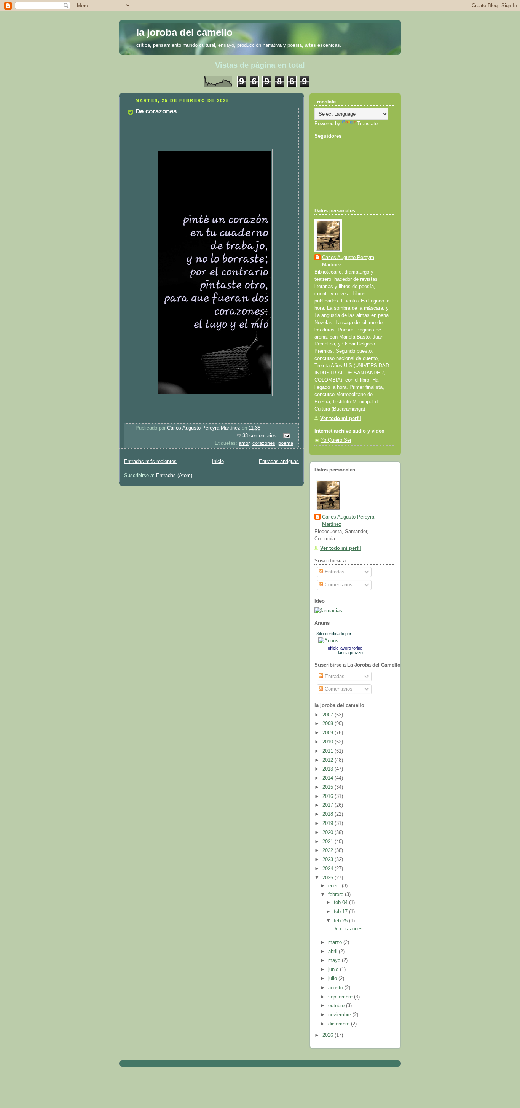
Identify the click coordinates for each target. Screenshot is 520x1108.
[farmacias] (328, 610)
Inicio (218, 461)
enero (335, 885)
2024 (328, 868)
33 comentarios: (260, 435)
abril (333, 951)
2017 (328, 805)
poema (285, 443)
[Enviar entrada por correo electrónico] (286, 435)
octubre (337, 1005)
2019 (328, 823)
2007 (328, 715)
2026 (328, 1035)
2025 (328, 877)
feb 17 (341, 911)
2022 (328, 850)
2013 (328, 769)
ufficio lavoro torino (345, 648)
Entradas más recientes (150, 461)
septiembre (341, 997)
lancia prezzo (350, 652)
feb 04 (341, 902)
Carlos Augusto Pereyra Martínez (348, 261)
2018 (328, 814)
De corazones (156, 111)
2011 (328, 751)
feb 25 (341, 920)
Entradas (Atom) (174, 475)
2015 (328, 787)
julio (333, 978)
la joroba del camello (184, 32)
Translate (367, 123)
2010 (328, 742)
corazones (263, 443)
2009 (328, 732)
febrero (336, 894)
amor (244, 443)
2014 (328, 778)
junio (334, 969)
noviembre (340, 1014)
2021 (328, 841)
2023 (328, 859)
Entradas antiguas (279, 461)
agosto (336, 987)
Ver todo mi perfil (340, 418)
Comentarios (338, 584)
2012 (328, 760)
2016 (328, 796)
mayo (335, 960)
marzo (335, 942)
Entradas (334, 572)
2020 (328, 832)
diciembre (339, 1024)
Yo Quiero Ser (336, 440)
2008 (328, 723)
